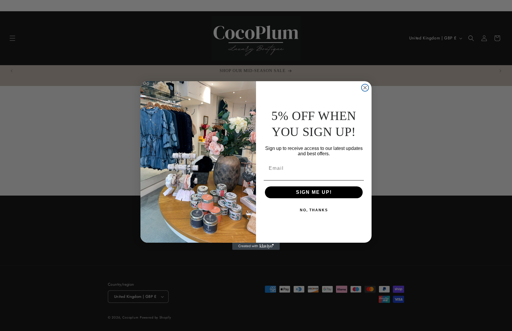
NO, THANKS (314, 210)
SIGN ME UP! (314, 192)
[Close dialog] (365, 87)
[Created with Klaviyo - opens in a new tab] (256, 246)
